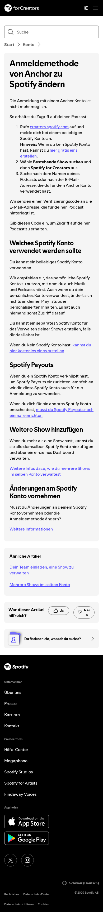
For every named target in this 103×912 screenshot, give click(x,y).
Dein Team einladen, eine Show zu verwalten (42, 570)
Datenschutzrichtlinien (19, 904)
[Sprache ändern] (86, 8)
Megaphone (15, 761)
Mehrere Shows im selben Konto (40, 584)
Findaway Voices (20, 794)
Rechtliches (11, 894)
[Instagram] (27, 860)
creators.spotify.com (49, 127)
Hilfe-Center (16, 749)
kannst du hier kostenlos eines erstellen (50, 348)
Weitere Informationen (31, 529)
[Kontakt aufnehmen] (91, 638)
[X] (10, 860)
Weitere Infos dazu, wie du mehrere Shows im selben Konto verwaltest (50, 471)
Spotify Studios (18, 772)
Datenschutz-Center (36, 894)
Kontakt (11, 726)
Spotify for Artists (20, 783)
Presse (10, 703)
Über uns (12, 692)
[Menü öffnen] (95, 8)
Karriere (12, 715)
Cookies (43, 904)
